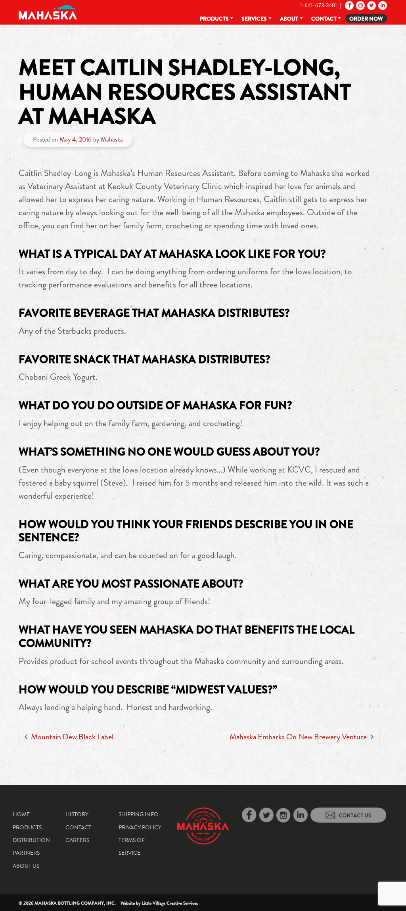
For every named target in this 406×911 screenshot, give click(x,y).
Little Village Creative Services (170, 903)
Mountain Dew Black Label (71, 737)
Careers (77, 840)
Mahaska (112, 139)
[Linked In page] (382, 5)
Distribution (31, 840)
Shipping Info (139, 814)
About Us (26, 866)
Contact (324, 19)
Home (21, 814)
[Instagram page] (360, 5)
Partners (26, 853)
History (76, 814)
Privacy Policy (140, 827)
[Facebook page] (349, 5)
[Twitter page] (371, 5)
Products (214, 19)
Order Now (366, 19)
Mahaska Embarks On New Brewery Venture (299, 737)
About (289, 19)
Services (254, 19)
